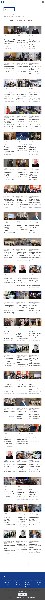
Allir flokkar (5, 14)
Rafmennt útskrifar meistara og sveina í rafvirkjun (34, 307)
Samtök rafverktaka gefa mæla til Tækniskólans (8, 572)
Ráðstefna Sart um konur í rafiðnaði (21, 120)
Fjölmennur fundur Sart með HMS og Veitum (35, 253)
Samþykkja (22, 594)
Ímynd (37, 14)
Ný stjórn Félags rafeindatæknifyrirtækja (22, 173)
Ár (5, 9)
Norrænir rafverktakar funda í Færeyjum (21, 571)
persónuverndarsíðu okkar (20, 597)
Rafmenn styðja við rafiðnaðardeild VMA (34, 571)
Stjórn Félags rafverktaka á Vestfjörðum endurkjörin (19, 334)
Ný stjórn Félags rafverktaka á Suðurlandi (8, 174)
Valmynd (43, 2)
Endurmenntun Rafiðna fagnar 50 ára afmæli (22, 145)
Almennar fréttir (10, 14)
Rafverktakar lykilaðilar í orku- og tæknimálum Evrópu (22, 361)
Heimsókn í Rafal (8, 278)
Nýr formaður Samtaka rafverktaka (22, 279)
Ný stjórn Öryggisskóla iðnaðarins (22, 67)
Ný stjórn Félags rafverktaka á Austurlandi (8, 147)
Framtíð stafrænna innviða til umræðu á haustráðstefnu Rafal (34, 201)
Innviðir (34, 14)
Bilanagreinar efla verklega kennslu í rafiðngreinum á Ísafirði (22, 94)
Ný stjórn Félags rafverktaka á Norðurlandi (33, 147)
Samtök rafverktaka (6, 64)
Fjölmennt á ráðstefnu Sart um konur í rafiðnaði (35, 94)
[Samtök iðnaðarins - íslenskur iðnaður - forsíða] (5, 2)
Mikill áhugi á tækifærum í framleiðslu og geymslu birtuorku (10, 228)
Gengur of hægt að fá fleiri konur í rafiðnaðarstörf (9, 121)
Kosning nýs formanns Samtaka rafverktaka (9, 306)
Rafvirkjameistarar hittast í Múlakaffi (21, 39)
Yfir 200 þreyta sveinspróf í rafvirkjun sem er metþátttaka (9, 254)
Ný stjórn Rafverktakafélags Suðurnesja (21, 201)
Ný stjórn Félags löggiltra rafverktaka (9, 200)
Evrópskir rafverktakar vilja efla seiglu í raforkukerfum (22, 254)
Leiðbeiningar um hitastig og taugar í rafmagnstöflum (34, 280)
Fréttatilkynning (23, 14)
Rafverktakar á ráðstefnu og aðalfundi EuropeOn (9, 386)
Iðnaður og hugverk (29, 14)
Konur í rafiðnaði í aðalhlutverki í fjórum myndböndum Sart (9, 94)
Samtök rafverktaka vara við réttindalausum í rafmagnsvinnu (34, 175)
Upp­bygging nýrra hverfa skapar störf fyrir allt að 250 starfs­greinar (35, 42)
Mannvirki (5, 16)
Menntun (8, 16)
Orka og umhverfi (17, 16)
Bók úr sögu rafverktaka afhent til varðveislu (9, 40)
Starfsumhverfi (23, 16)
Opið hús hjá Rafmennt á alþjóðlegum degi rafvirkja (35, 68)
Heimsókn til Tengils (21, 305)
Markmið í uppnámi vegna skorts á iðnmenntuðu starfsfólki (34, 228)
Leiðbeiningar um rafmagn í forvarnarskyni (8, 360)
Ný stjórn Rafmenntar (9, 66)
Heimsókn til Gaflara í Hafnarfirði (22, 226)
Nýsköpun (12, 16)
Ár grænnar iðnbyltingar (16, 14)
